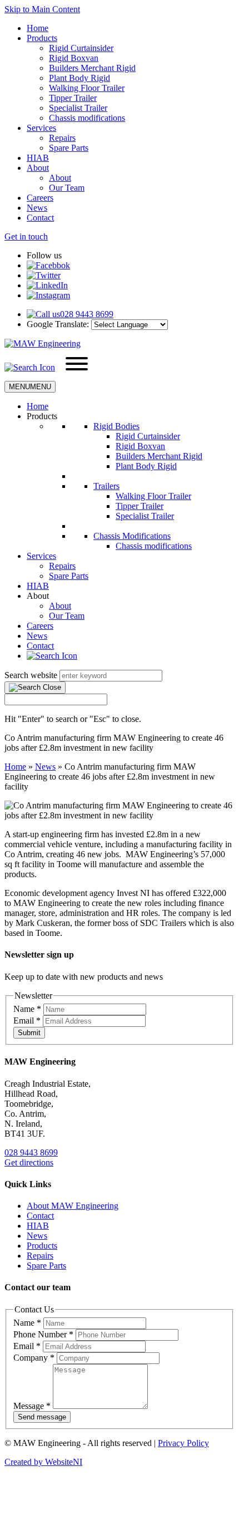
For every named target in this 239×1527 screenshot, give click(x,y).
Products (42, 38)
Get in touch (26, 236)
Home (37, 28)
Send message (42, 1417)
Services (41, 128)
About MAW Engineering (72, 1205)
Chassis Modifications (132, 536)
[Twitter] (44, 275)
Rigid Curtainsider (81, 48)
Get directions (28, 1162)
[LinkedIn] (47, 285)
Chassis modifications (87, 118)
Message (32, 1406)
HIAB (38, 157)
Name (27, 1009)
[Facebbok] (48, 265)
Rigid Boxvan (73, 58)
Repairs (62, 137)
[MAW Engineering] (42, 343)
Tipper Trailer (73, 98)
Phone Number (43, 1334)
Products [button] (42, 416)
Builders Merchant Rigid (92, 68)
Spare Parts (68, 147)
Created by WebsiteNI (43, 1462)
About (38, 167)
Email (27, 1020)
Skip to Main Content (42, 9)
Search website (30, 675)
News (37, 207)
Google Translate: (58, 324)
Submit (29, 1033)
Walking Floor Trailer (87, 88)
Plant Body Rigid (79, 78)
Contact (40, 217)
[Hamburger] (76, 365)
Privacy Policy (183, 1443)
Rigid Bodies (116, 426)
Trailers (106, 486)
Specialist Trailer (78, 108)
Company (33, 1357)
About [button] (38, 595)
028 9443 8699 (31, 1152)
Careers (40, 197)
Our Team (66, 187)
